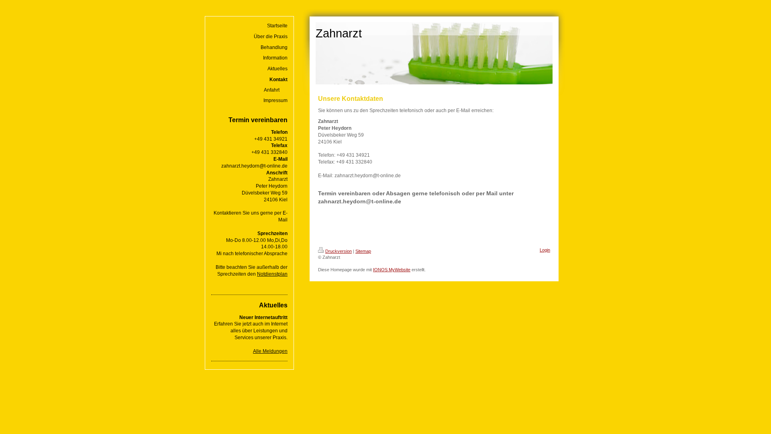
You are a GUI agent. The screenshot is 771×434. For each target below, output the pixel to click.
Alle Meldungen (270, 351)
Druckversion (338, 251)
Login (545, 250)
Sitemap (363, 251)
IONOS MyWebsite (391, 269)
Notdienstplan (272, 274)
